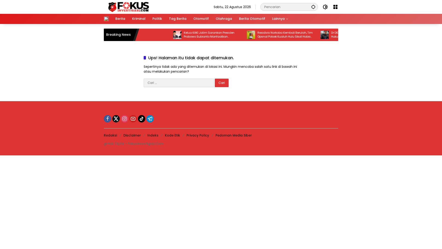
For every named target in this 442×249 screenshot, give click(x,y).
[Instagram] (124, 118)
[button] (313, 7)
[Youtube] (133, 118)
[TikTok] (141, 118)
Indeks (152, 135)
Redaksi (110, 135)
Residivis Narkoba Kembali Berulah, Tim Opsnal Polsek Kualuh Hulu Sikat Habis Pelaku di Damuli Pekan (280, 35)
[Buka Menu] (335, 7)
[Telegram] (150, 118)
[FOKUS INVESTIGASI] (127, 6)
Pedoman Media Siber (233, 135)
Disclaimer (132, 135)
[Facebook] (107, 118)
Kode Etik (172, 135)
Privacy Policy (197, 135)
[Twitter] (116, 118)
